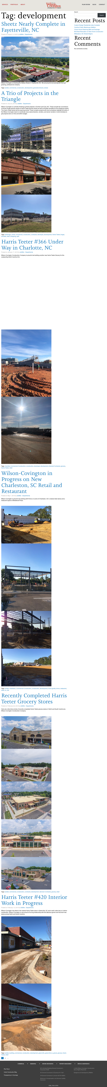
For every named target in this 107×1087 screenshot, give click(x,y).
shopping (13, 236)
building (11, 1053)
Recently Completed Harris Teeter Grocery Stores (34, 698)
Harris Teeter (56, 234)
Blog (94, 4)
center (13, 234)
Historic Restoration (47, 1063)
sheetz (46, 88)
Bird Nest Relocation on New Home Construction (88, 32)
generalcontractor (38, 88)
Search (76, 12)
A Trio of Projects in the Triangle (30, 96)
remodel (3, 236)
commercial (12, 88)
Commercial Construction (18, 466)
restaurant (63, 688)
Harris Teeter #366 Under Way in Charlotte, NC (32, 244)
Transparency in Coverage (11, 1075)
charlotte (7, 466)
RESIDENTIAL (33, 1063)
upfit (18, 236)
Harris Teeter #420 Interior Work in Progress (34, 900)
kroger (62, 234)
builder (7, 88)
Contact (102, 4)
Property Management (65, 1063)
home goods (52, 688)
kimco (58, 688)
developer (40, 234)
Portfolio (14, 4)
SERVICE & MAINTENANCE (83, 1063)
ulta (8, 690)
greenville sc (49, 1053)
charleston (12, 688)
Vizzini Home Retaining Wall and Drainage (87, 29)
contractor (34, 234)
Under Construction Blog (10, 1072)
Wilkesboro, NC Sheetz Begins (83, 34)
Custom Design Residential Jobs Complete (87, 25)
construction (20, 88)
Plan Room (86, 4)
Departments (28, 34)
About (23, 4)
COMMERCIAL (21, 1063)
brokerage (8, 234)
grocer (55, 1053)
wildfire (21, 34)
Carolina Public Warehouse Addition (85, 27)
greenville (41, 1053)
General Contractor (54, 466)
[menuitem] (5, 5)
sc (5, 690)
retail (8, 236)
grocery (63, 466)
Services (5, 4)
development (29, 88)
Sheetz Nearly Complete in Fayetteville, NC (33, 26)
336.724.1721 (53, 1085)
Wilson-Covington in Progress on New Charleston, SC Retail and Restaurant (31, 482)
